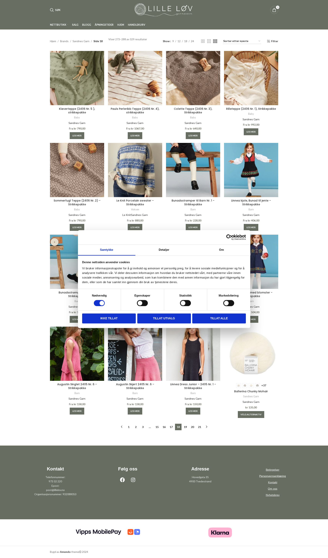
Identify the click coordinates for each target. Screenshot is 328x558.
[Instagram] (133, 480)
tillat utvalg (164, 318)
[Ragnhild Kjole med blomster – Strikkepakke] (251, 262)
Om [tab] (221, 249)
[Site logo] (164, 9)
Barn (193, 209)
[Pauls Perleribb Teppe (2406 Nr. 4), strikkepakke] (135, 78)
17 (171, 427)
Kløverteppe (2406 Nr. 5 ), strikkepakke (77, 111)
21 (199, 427)
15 (157, 427)
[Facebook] (122, 480)
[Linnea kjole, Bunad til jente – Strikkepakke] (251, 170)
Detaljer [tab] (164, 249)
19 (185, 427)
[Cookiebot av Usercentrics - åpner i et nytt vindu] (229, 237)
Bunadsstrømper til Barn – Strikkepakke (77, 294)
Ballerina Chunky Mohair (251, 391)
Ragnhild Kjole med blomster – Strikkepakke (251, 294)
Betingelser (272, 469)
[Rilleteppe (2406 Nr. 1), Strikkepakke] (251, 78)
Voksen (135, 209)
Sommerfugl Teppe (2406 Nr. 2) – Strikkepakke (77, 202)
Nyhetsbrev (273, 495)
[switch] (142, 303)
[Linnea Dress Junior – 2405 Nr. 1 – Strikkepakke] (193, 354)
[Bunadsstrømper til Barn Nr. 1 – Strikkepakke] (193, 170)
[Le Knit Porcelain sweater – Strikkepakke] (135, 170)
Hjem (53, 41)
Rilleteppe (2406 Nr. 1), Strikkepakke (251, 109)
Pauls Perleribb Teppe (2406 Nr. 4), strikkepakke (135, 111)
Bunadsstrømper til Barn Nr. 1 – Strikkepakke (193, 202)
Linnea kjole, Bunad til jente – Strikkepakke (251, 202)
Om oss (272, 488)
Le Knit (126, 214)
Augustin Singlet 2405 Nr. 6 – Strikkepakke (77, 386)
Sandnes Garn (81, 41)
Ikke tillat (109, 318)
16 (164, 427)
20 (192, 427)
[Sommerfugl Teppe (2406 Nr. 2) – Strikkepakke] (77, 170)
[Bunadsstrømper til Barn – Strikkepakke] (77, 262)
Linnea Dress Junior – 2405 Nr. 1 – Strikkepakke (193, 386)
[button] (77, 135)
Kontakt (272, 482)
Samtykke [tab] (106, 249)
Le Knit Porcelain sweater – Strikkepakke (135, 202)
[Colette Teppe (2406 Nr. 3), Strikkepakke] (193, 78)
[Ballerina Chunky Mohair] (251, 354)
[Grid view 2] (203, 41)
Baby (77, 117)
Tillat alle (219, 318)
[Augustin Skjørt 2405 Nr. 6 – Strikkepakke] (135, 354)
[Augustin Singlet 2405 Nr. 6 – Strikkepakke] (77, 354)
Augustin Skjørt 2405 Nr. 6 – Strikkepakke (135, 386)
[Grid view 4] (215, 41)
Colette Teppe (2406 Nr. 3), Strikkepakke (193, 111)
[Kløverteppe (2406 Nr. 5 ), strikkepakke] (77, 78)
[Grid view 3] (209, 41)
